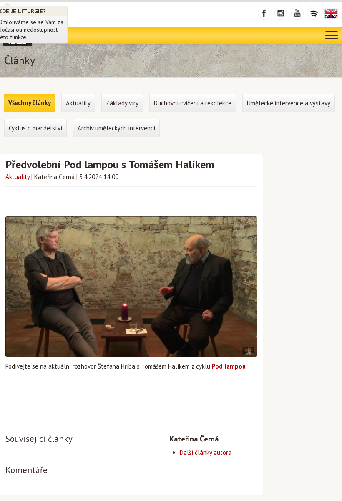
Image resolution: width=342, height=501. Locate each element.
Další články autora (205, 452)
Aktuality (17, 177)
